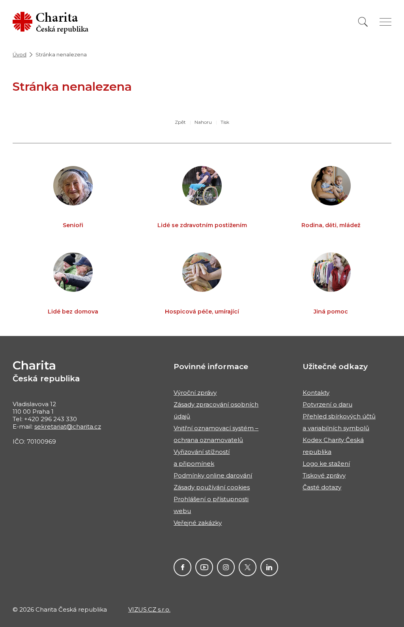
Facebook (182, 567)
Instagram (226, 567)
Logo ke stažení (326, 463)
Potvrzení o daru (327, 404)
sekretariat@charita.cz (67, 426)
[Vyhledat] (363, 22)
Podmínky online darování (213, 475)
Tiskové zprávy (324, 475)
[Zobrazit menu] (385, 22)
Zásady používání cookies (212, 487)
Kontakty (316, 392)
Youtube (204, 567)
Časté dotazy (322, 487)
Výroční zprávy (195, 392)
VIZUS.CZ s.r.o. (149, 609)
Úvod (19, 54)
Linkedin (269, 567)
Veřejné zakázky (198, 522)
